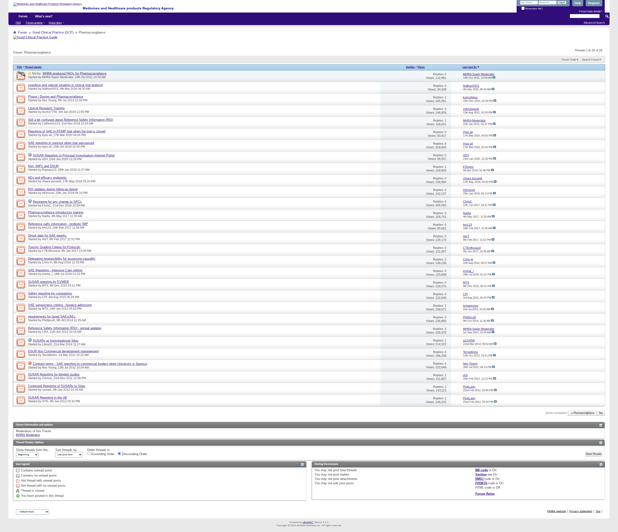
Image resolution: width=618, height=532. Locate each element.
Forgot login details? (590, 11)
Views (421, 67)
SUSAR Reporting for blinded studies (54, 374)
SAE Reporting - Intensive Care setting (55, 270)
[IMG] (479, 479)
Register (594, 3)
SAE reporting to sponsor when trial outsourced (61, 143)
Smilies (481, 474)
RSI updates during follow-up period (52, 189)
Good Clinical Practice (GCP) (53, 32)
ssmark (46, 389)
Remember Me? (534, 8)
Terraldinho (49, 355)
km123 (46, 227)
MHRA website (556, 511)
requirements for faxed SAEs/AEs (52, 316)
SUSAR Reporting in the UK (47, 397)
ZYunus (47, 378)
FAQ (18, 22)
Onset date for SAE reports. (47, 235)
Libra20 (47, 344)
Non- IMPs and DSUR (43, 166)
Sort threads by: (66, 450)
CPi (44, 297)
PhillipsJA (48, 320)
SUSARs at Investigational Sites (55, 340)
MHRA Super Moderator (57, 77)
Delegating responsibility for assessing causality (61, 258)
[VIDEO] (481, 483)
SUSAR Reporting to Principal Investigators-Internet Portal (73, 155)
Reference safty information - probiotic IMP (58, 224)
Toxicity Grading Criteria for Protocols (54, 247)
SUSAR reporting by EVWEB (48, 282)
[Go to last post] (493, 77)
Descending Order (134, 454)
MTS (45, 285)
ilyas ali (47, 135)
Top (601, 413)
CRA (45, 332)
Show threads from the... (33, 450)
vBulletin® (308, 522)
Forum (23, 16)
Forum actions (34, 22)
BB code (481, 470)
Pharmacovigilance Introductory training (55, 212)
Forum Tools (569, 59)
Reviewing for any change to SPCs (57, 202)
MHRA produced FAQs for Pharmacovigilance (74, 73)
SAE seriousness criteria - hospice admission (60, 305)
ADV (45, 159)
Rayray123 (49, 169)
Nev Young (49, 100)
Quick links (55, 22)
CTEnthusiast (51, 250)
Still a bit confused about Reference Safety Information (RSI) (70, 120)
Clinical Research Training (46, 108)
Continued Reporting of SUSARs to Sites (56, 386)
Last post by (470, 67)
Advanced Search (594, 22)
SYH (45, 401)
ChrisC (46, 205)
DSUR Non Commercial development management (63, 351)
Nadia (46, 216)
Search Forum (590, 59)
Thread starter (33, 67)
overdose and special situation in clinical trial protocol (65, 85)
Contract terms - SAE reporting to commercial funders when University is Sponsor (90, 364)
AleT (45, 239)
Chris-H (47, 262)
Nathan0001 (50, 88)
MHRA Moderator (28, 435)
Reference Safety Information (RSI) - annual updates (64, 328)
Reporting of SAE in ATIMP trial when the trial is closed (66, 131)
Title (19, 67)
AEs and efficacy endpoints (47, 177)
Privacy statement (580, 511)
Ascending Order (102, 454)
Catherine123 (51, 123)
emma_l (47, 274)
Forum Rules (485, 494)
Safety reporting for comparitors (50, 293)
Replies (410, 67)
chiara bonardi (51, 181)
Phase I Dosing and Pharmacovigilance (55, 96)
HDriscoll (48, 193)
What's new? (43, 16)
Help (578, 3)
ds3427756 (49, 112)
